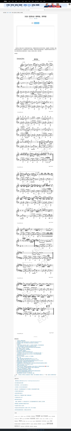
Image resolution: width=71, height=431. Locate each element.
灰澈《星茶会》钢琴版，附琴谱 (35, 16)
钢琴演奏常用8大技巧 (20, 355)
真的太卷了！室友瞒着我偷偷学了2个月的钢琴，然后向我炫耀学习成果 (27, 389)
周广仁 (19, 416)
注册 (64, 1)
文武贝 (37, 418)
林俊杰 (44, 418)
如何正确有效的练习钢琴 (19, 382)
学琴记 (5, 1)
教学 (26, 1)
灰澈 (38, 23)
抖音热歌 (32, 418)
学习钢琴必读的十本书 (18, 397)
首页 (9, 1)
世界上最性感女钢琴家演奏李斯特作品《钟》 (24, 371)
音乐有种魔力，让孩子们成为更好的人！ (22, 384)
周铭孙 (25, 416)
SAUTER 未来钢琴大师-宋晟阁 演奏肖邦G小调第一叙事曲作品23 (28, 367)
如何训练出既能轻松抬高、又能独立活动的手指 (23, 409)
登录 (67, 1)
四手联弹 (28, 416)
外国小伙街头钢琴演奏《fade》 (22, 365)
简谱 (20, 421)
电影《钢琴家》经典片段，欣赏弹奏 (23, 348)
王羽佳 (50, 418)
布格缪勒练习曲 (16, 418)
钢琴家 (32, 423)
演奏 (16, 1)
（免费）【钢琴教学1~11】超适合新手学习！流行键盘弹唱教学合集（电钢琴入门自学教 (30, 401)
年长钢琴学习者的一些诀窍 (19, 405)
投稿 (41, 429)
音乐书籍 (36, 1)
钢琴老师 (23, 426)
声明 (43, 429)
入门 (19, 1)
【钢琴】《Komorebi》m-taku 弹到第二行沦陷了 (25, 364)
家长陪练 (53, 416)
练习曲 (23, 421)
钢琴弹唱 (35, 423)
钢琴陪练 (35, 426)
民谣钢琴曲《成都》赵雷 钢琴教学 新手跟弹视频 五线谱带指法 (27, 342)
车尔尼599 (44, 421)
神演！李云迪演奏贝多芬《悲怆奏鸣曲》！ (24, 349)
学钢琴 (38, 416)
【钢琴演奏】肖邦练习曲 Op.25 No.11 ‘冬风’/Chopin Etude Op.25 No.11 (29, 341)
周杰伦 (22, 416)
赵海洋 (34, 421)
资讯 (41, 1)
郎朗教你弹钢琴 (17, 424)
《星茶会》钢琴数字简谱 (21, 340)
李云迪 (41, 418)
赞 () (36, 336)
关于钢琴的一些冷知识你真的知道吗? (21, 387)
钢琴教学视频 (44, 423)
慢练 (23, 418)
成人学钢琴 (26, 418)
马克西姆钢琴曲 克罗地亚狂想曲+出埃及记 (24, 369)
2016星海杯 (16, 416)
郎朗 (51, 421)
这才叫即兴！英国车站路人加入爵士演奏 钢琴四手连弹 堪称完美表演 (28, 347)
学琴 (13, 1)
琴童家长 (16, 421)
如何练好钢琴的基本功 (18, 393)
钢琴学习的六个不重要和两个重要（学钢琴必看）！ (24, 395)
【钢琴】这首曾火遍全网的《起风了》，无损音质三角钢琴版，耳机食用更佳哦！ (30, 345)
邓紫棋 (48, 421)
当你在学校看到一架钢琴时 (21, 350)
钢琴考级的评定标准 (18, 399)
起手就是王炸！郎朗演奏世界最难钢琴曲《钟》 (25, 351)
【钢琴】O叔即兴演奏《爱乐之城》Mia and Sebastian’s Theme (28, 359)
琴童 (52, 418)
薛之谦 (29, 421)
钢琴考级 (27, 426)
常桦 (21, 418)
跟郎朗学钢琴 (38, 421)
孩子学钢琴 (44, 416)
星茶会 (36, 23)
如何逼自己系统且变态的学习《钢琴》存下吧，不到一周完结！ (25, 407)
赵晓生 (31, 421)
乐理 (23, 1)
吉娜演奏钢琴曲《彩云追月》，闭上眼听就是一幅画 (25, 373)
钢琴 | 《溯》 (19, 357)
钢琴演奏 (50, 423)
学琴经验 (33, 416)
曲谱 (33, 1)
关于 (39, 429)
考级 (29, 1)
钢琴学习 (28, 424)
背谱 (26, 421)
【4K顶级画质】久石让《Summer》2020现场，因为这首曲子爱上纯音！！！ (30, 352)
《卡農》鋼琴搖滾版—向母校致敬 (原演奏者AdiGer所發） (27, 346)
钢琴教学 (39, 424)
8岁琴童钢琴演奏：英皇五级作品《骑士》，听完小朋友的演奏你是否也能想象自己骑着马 (32, 362)
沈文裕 (46, 418)
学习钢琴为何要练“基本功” (19, 391)
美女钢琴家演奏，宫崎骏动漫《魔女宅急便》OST (25, 361)
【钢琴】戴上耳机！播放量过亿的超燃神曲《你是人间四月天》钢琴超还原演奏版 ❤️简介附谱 (33, 366)
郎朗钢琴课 (23, 424)
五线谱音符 (19, 343)
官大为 (50, 416)
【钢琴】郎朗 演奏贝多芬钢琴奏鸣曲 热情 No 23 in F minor (27, 358)
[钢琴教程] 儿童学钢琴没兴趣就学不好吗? (22, 403)
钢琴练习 (17, 426)
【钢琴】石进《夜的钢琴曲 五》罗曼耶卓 (24, 368)
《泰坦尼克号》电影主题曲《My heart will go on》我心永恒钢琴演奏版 (29, 354)
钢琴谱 (31, 426)
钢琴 (44, 1)
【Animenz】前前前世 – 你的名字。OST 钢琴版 (25, 356)
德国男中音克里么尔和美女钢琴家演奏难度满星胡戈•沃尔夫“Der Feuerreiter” (30, 360)
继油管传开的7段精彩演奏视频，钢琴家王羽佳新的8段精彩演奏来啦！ (29, 370)
